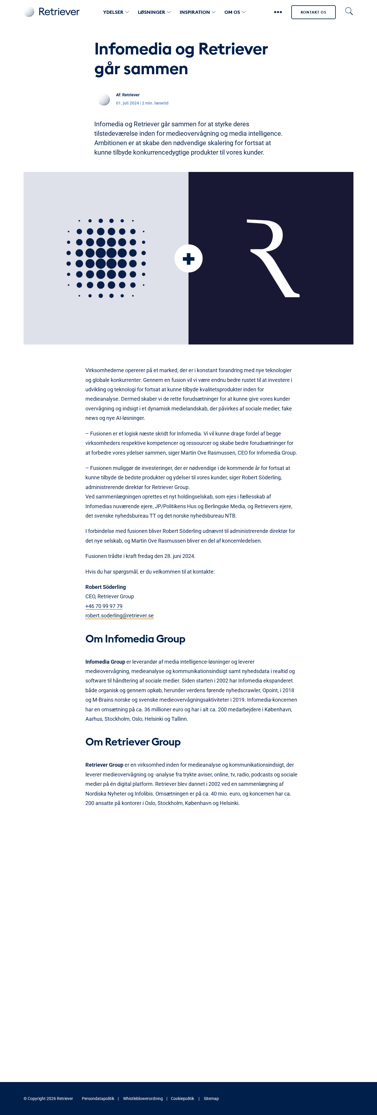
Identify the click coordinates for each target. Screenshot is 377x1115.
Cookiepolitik (182, 1098)
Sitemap (211, 1098)
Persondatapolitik (98, 1098)
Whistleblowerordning (143, 1098)
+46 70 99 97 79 (104, 606)
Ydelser (113, 12)
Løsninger (151, 12)
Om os (232, 12)
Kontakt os (313, 12)
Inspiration (195, 12)
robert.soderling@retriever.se (119, 615)
